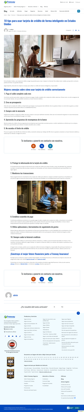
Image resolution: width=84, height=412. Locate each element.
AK (24, 357)
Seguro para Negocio (66, 319)
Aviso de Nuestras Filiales (47, 409)
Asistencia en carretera (67, 328)
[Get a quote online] (33, 146)
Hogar (26, 11)
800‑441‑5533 (24, 264)
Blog (5, 11)
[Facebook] (73, 30)
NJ (33, 359)
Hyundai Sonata (61, 370)
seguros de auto (30, 259)
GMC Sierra (33, 370)
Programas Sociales (28, 385)
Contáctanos (45, 379)
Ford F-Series (27, 370)
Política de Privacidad (66, 386)
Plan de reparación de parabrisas (69, 330)
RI (50, 359)
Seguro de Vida (46, 323)
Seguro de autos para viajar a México (51, 338)
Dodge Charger (62, 368)
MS (75, 357)
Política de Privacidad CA (66, 391)
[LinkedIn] (79, 30)
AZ (30, 357)
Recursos (40, 11)
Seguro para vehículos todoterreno (32, 328)
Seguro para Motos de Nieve (30, 330)
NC (24, 359)
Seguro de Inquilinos (28, 339)
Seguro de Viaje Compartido (68, 325)
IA (48, 357)
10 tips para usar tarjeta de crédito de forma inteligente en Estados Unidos (34, 15)
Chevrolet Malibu (36, 368)
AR (28, 357)
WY (72, 359)
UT (59, 359)
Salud (46, 11)
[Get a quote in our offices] (50, 146)
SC (51, 359)
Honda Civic (46, 370)
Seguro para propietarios (67, 321)
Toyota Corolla (27, 372)
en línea (37, 264)
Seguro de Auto (27, 319)
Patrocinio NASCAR (64, 11)
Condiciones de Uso (65, 384)
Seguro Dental (46, 327)
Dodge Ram (69, 368)
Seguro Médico (46, 325)
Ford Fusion (75, 368)
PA (48, 359)
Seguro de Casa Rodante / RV (30, 323)
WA (66, 359)
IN (53, 357)
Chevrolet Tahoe (44, 368)
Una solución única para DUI (68, 350)
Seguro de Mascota (47, 332)
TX (57, 359)
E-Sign (62, 393)
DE (41, 357)
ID (50, 357)
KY (57, 357)
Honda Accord (40, 370)
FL (42, 357)
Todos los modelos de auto (45, 372)
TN (56, 359)
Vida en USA (54, 11)
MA (61, 357)
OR (46, 359)
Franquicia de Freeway (29, 381)
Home (5, 15)
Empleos (26, 383)
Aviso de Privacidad (65, 389)
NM (35, 359)
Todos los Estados (28, 361)
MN (70, 357)
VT (63, 359)
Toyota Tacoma (34, 372)
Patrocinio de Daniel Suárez (30, 390)
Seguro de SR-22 (28, 332)
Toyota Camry (69, 370)
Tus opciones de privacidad (67, 398)
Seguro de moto (27, 321)
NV (37, 359)
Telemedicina (46, 329)
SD (53, 359)
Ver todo (12, 11)
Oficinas (63, 376)
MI (68, 357)
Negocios (32, 11)
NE (29, 359)
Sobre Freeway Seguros (29, 379)
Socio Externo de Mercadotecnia (68, 395)
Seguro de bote (27, 325)
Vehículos (19, 11)
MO (73, 357)
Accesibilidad (45, 385)
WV (70, 359)
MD (64, 357)
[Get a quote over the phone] (42, 146)
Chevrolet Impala (28, 368)
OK (44, 359)
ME (66, 357)
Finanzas (13, 15)
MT (77, 357)
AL (26, 357)
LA (59, 357)
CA (32, 357)
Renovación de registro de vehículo (69, 332)
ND (27, 359)
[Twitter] (76, 30)
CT (36, 357)
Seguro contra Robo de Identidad (50, 336)
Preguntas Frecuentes (47, 383)
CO (35, 357)
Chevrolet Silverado (53, 368)
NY (39, 359)
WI (68, 359)
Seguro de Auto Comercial (67, 323)
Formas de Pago (46, 381)
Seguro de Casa (27, 337)
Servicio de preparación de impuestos (51, 340)
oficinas (12, 264)
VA (61, 359)
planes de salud (41, 259)
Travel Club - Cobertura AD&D (49, 334)
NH (31, 359)
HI (46, 357)
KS (55, 357)
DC (39, 357)
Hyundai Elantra (53, 370)
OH (42, 359)
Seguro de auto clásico (29, 334)
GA (45, 357)
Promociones (27, 388)
